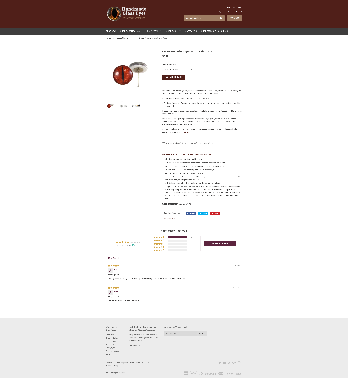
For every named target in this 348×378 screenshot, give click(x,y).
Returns (109, 366)
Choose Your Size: (169, 64)
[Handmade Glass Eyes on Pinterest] (229, 363)
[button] (159, 237)
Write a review (169, 219)
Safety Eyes (191, 31)
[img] (113, 266)
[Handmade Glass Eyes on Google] (234, 363)
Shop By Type (153, 31)
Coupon (117, 366)
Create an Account (235, 12)
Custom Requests (121, 363)
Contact (109, 363)
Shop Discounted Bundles (214, 31)
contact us (185, 132)
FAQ (148, 363)
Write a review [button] (220, 243)
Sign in (221, 12)
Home (108, 38)
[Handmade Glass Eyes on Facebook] (224, 363)
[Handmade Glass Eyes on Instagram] (239, 363)
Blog (132, 363)
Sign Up (202, 333)
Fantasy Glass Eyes (123, 38)
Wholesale (140, 363)
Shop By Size (172, 31)
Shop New (111, 31)
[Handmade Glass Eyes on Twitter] (220, 363)
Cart (236, 18)
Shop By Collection (130, 31)
